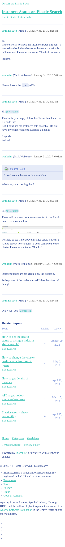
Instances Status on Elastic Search (32, 11)
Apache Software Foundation (16, 509)
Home (5, 438)
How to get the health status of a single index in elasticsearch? (18, 340)
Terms (6, 484)
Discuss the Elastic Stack (15, 3)
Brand (6, 491)
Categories (18, 438)
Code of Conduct (12, 495)
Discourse (21, 452)
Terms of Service (11, 444)
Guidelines (33, 438)
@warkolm (12, 111)
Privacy (7, 487)
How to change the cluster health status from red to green (18, 361)
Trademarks (9, 480)
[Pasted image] (32, 230)
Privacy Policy (32, 444)
